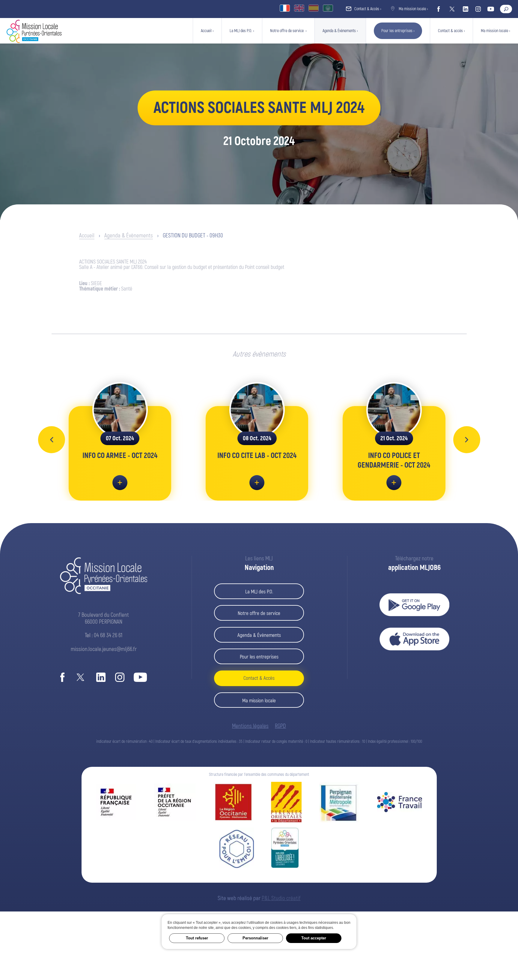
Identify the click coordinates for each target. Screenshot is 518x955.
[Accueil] (34, 41)
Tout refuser (197, 938)
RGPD (280, 726)
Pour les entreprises (259, 657)
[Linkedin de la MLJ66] (465, 9)
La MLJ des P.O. (259, 592)
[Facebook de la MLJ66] (438, 9)
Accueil (86, 235)
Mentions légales (250, 726)
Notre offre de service (259, 613)
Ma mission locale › (413, 8)
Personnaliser (255, 938)
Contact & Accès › (367, 8)
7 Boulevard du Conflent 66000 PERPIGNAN (103, 618)
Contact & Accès (259, 678)
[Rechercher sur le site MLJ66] (506, 9)
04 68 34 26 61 (108, 635)
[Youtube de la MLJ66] (490, 9)
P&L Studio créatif (281, 898)
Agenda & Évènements (128, 235)
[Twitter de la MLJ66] (452, 9)
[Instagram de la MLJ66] (478, 9)
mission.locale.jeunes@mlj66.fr (104, 649)
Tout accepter (313, 938)
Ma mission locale (259, 700)
